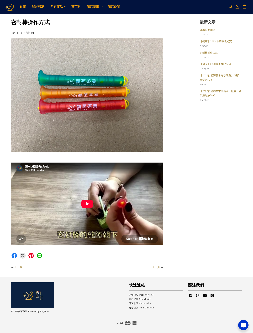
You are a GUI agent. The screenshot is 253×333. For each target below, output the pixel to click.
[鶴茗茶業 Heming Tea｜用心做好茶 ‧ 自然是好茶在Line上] (212, 297)
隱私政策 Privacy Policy (140, 303)
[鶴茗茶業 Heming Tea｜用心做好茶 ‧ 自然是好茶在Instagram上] (197, 297)
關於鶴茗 (38, 7)
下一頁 (156, 267)
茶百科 (76, 7)
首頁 (23, 7)
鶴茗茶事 (93, 7)
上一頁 (18, 267)
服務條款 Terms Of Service (141, 307)
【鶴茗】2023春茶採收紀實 (215, 64)
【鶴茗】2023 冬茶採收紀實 (216, 41)
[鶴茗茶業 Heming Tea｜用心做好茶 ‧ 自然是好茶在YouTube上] (205, 297)
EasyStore (44, 311)
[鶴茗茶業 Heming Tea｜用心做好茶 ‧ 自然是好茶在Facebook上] (190, 297)
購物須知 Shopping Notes (141, 294)
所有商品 (56, 7)
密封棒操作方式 (209, 52)
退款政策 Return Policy (140, 299)
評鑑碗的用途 (207, 30)
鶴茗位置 (114, 7)
